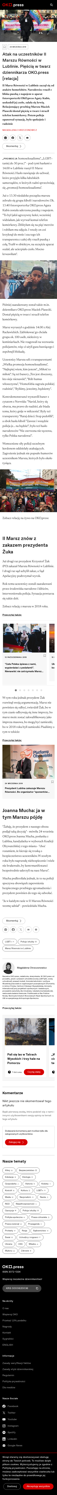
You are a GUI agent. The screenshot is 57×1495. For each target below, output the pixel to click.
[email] (28, 929)
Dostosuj (12, 1486)
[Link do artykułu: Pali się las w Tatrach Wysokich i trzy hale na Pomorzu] (26, 1031)
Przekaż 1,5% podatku (14, 1320)
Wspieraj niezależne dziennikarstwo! (22, 1279)
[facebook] (13, 929)
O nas (5, 1308)
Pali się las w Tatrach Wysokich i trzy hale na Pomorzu (23, 1059)
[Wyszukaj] (51, 5)
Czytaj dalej (34, 1072)
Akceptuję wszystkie (38, 1486)
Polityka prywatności (13, 1381)
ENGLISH (7, 1345)
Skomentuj (12, 146)
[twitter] (21, 929)
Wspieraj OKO (10, 1314)
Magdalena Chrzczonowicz (32, 967)
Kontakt (6, 1332)
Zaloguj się (15, 1142)
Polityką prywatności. (14, 1468)
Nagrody (7, 1326)
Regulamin (8, 1375)
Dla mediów (8, 1387)
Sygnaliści (8, 1338)
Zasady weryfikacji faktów (16, 1363)
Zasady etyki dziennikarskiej (17, 1369)
